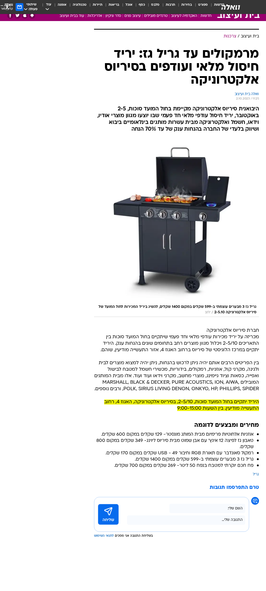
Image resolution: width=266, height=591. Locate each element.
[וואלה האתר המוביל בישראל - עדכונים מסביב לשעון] (230, 7)
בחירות (186, 4)
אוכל (128, 4)
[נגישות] (7, 7)
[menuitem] (200, 7)
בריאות (114, 4)
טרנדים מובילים (156, 16)
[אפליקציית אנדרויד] (32, 15)
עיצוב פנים (132, 16)
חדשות (206, 16)
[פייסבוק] (10, 15)
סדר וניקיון (113, 16)
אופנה (62, 4)
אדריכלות (95, 16)
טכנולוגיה (80, 4)
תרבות (170, 4)
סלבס (155, 4)
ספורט (203, 4)
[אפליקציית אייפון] (25, 15)
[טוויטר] (17, 15)
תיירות (97, 4)
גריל (256, 474)
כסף (142, 4)
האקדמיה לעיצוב (184, 16)
